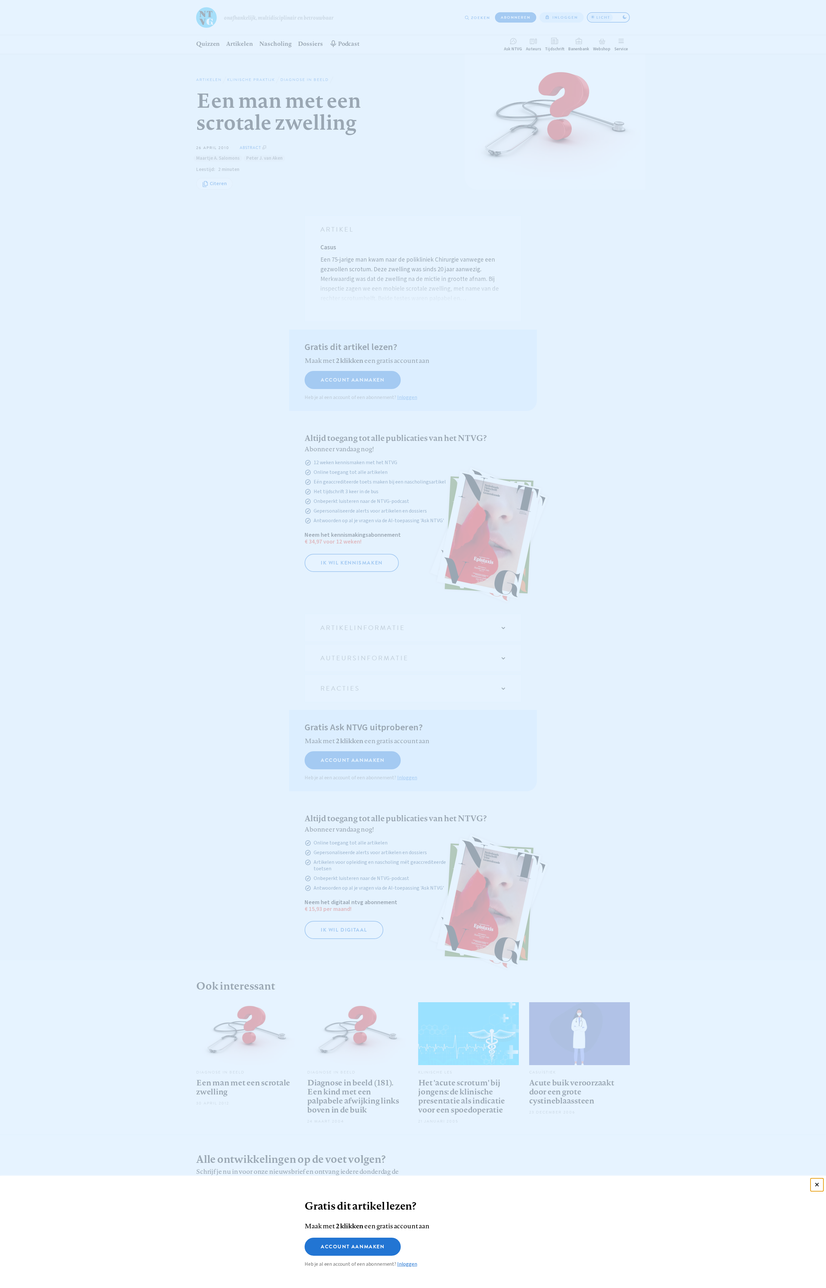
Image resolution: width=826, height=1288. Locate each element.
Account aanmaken (353, 1247)
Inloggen (407, 1264)
